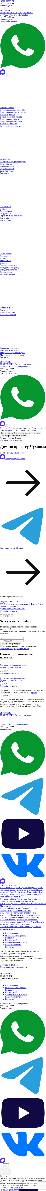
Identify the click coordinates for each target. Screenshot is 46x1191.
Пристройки (32, 892)
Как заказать (32, 904)
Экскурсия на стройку (31, 433)
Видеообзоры (19, 901)
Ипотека (42, 904)
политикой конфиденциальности (14, 649)
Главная (3, 428)
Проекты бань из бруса (26, 890)
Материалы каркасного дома (26, 917)
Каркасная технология (20, 915)
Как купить (5, 904)
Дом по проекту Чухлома (10, 433)
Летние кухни (20, 892)
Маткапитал (5, 906)
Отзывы (25, 908)
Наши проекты (7, 887)
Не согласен (32, 1190)
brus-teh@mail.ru (21, 15)
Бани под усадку (17, 894)
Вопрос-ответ (15, 908)
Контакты (29, 901)
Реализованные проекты (19, 428)
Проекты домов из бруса (25, 887)
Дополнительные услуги (16, 942)
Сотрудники (22, 899)
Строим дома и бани (24, 12)
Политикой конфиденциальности (12, 1188)
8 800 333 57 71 (7, 1)
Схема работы (6, 901)
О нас (14, 899)
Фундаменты (22, 913)
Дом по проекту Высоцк (10, 667)
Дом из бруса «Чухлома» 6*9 (12, 609)
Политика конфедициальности (13, 967)
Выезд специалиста (16, 910)
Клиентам (4, 908)
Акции (28, 910)
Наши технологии (8, 913)
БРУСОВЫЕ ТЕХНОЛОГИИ (7, 11)
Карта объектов (35, 899)
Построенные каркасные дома (13, 665)
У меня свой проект (33, 894)
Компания (9, 938)
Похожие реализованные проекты (14, 436)
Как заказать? (11, 940)
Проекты (4, 920)
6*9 (2, 604)
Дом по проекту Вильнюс (11, 680)
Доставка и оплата (18, 904)
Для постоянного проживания (17, 604)
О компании (5, 899)
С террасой (11, 606)
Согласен (23, 1190)
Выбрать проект (12, 933)
